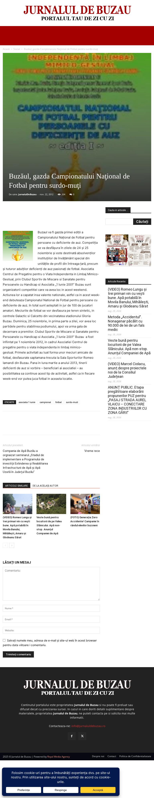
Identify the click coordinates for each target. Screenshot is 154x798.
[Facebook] (33, 218)
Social (16, 49)
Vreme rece (92, 451)
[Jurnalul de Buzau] (77, 13)
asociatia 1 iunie (27, 402)
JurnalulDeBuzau (27, 194)
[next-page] (11, 545)
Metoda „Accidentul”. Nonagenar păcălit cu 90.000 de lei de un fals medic (126, 323)
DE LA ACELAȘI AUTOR (45, 485)
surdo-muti (72, 402)
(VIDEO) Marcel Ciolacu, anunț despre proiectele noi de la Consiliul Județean (127, 370)
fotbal (58, 402)
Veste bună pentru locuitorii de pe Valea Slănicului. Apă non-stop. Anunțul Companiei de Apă (49, 525)
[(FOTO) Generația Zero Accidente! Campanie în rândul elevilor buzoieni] (85, 504)
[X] (42, 218)
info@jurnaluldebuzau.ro (88, 726)
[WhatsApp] (60, 218)
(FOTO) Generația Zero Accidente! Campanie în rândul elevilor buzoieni (84, 521)
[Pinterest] (51, 218)
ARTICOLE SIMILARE (16, 485)
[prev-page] (5, 545)
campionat (45, 402)
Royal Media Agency (58, 756)
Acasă (6, 49)
